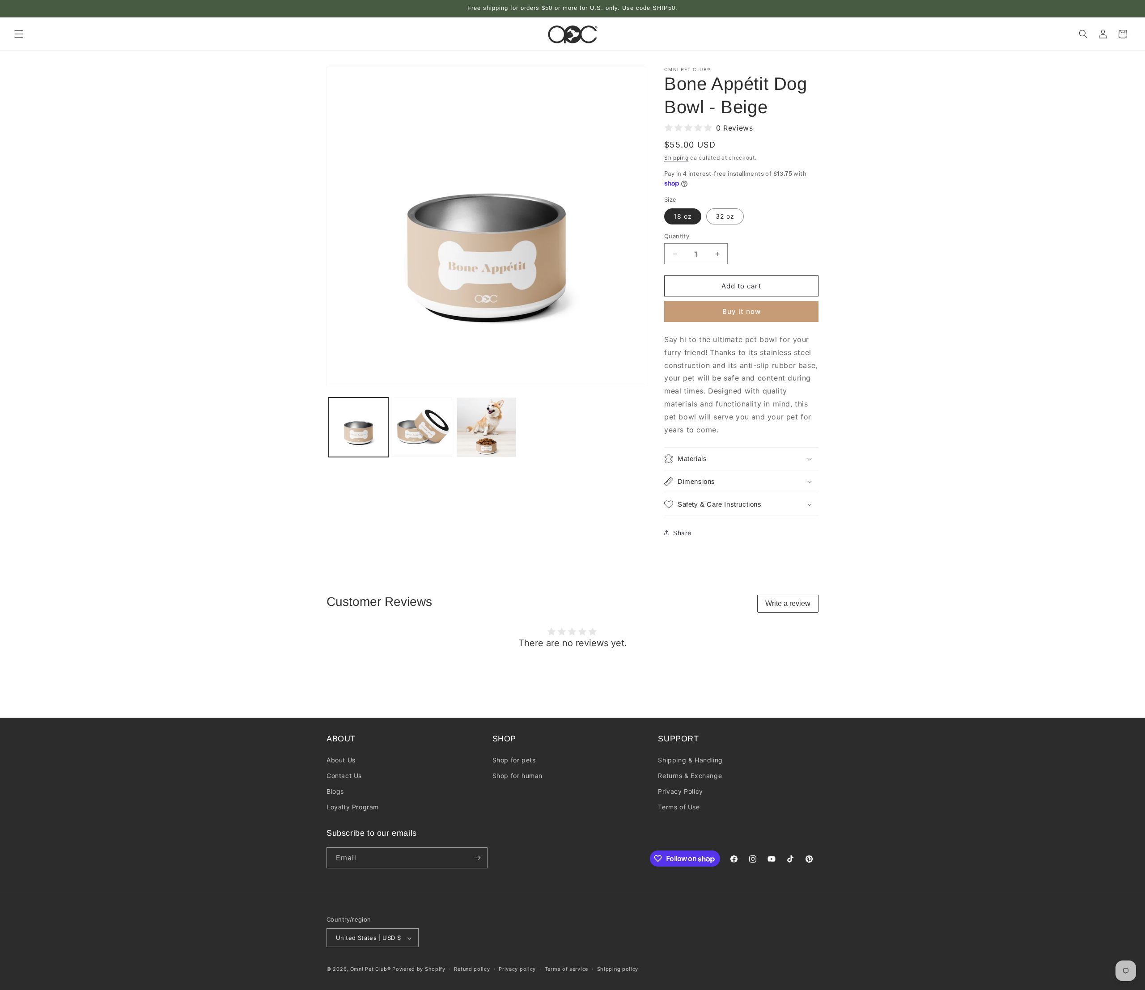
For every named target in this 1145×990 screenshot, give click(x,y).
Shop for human (517, 775)
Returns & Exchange (690, 775)
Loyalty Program (353, 807)
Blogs (335, 791)
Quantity (676, 236)
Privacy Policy (680, 791)
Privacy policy (517, 969)
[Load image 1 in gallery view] (358, 427)
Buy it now (741, 311)
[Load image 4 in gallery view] (486, 427)
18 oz (683, 216)
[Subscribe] (477, 857)
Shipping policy (618, 969)
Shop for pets (514, 759)
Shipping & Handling (690, 759)
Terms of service (566, 969)
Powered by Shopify (418, 969)
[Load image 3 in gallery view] (422, 427)
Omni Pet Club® (370, 969)
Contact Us (344, 775)
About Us (341, 759)
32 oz (725, 216)
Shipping (676, 157)
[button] (19, 34)
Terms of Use (679, 807)
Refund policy (472, 969)
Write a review (787, 603)
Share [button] (682, 533)
